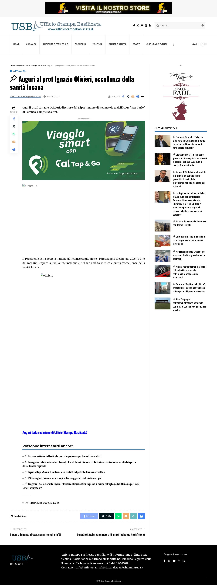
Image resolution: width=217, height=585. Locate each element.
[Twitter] (138, 25)
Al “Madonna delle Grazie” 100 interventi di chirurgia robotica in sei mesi (189, 255)
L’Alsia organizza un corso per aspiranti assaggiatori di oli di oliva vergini (64, 478)
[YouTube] (142, 25)
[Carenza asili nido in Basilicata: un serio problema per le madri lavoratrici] (162, 241)
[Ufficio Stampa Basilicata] (56, 25)
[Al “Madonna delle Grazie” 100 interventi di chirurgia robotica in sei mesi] (162, 256)
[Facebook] (134, 25)
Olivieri (33, 502)
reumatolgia (43, 502)
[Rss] (150, 25)
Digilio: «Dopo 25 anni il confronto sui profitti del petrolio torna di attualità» (66, 472)
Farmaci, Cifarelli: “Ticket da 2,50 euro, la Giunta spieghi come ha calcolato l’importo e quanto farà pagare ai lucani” (189, 142)
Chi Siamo (16, 564)
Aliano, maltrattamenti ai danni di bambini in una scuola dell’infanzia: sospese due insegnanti (189, 272)
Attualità (19, 71)
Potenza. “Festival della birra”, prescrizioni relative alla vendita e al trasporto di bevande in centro (189, 287)
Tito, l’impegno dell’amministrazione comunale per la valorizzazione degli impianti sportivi (189, 305)
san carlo (54, 502)
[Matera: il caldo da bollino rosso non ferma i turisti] (162, 225)
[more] (173, 44)
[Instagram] (146, 25)
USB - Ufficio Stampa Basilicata (25, 96)
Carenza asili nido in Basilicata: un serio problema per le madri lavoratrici (64, 456)
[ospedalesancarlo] (108, 56)
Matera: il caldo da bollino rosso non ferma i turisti (190, 223)
